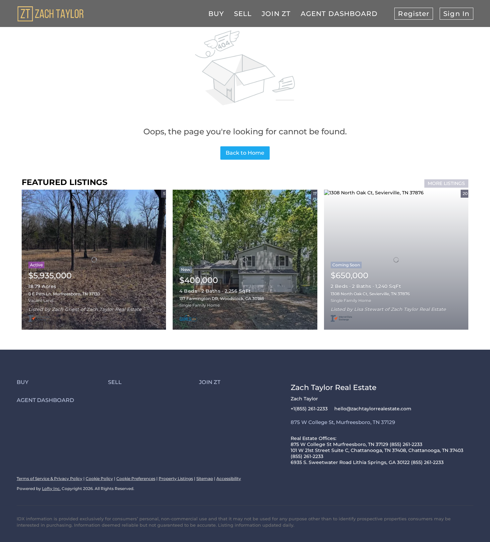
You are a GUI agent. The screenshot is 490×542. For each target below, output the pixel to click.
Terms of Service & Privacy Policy (49, 478)
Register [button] (413, 14)
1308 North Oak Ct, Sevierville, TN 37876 (370, 293)
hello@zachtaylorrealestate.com (372, 409)
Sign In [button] (456, 14)
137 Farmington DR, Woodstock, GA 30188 (221, 298)
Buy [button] (216, 14)
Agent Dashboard (339, 14)
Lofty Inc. (51, 488)
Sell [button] (243, 14)
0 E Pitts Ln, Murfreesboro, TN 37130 (64, 293)
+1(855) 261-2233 (309, 409)
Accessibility (228, 478)
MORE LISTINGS (446, 183)
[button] (62, 382)
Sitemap (204, 478)
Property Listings (176, 478)
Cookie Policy (99, 478)
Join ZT (276, 14)
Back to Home (245, 153)
